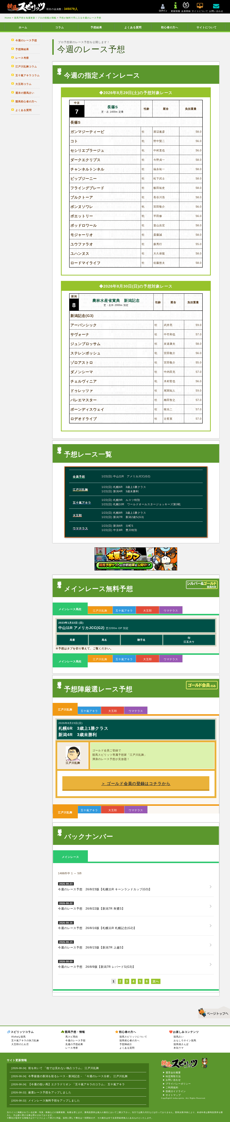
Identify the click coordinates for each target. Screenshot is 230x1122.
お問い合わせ (173, 1080)
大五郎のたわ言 (20, 1044)
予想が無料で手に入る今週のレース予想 (80, 18)
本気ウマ (179, 1048)
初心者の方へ (169, 27)
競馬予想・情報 (75, 1031)
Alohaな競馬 (18, 1036)
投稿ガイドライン (176, 1091)
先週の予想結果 (74, 1044)
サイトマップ (173, 1095)
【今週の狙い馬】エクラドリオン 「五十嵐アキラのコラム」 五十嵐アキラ (76, 1084)
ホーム (23, 27)
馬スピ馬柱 (71, 1036)
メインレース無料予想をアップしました (54, 1100)
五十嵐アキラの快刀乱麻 (25, 1040)
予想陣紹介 (125, 1044)
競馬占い (179, 1036)
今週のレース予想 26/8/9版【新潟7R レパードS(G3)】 (96, 964)
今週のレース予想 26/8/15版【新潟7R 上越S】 (91, 945)
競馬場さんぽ (181, 1044)
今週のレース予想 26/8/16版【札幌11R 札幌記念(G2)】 (97, 926)
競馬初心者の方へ (129, 1040)
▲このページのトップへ (213, 1011)
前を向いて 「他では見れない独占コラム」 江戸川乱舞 (63, 1068)
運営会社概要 (173, 1072)
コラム (59, 27)
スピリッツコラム (22, 1031)
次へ (156, 981)
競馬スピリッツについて (133, 1036)
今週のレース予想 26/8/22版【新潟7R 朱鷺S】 (91, 906)
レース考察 (71, 1048)
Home (8, 18)
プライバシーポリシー (178, 1083)
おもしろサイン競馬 (185, 1040)
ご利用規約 (172, 1087)
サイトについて (207, 27)
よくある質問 (133, 27)
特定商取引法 (173, 1076)
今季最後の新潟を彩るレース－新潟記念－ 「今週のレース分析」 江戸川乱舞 (78, 1076)
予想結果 (96, 27)
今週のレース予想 (75, 1040)
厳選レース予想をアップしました (49, 1092)
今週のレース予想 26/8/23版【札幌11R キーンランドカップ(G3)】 (105, 887)
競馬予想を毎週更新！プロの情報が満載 (35, 18)
